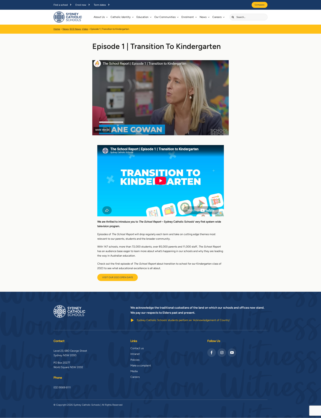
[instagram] (222, 352)
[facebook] (211, 352)
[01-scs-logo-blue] (68, 12)
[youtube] (232, 352)
